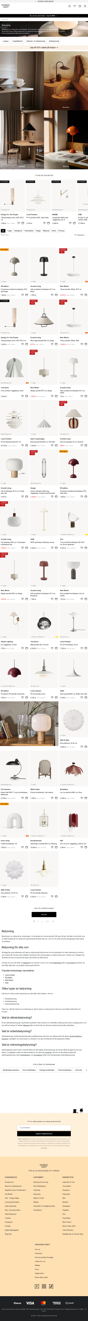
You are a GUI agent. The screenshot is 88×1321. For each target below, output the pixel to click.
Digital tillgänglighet (12, 1230)
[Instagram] (44, 1286)
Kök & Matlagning (39, 1186)
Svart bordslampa (64, 1070)
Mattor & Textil (38, 1198)
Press (37, 1269)
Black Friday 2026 (69, 1226)
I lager (9, 231)
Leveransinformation (12, 1202)
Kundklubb (9, 1194)
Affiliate (37, 1265)
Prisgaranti (8, 1222)
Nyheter (65, 1202)
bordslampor (38, 1055)
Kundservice (9, 1182)
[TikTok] (51, 1286)
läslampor (5, 1039)
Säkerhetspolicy (10, 1214)
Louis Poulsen (10, 975)
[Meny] (85, 6)
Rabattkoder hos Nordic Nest (73, 1234)
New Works (9, 980)
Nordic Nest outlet (41, 1277)
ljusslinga (48, 1052)
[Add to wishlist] (18, 223)
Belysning (36, 1194)
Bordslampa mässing (11, 1070)
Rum (64, 1214)
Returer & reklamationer (13, 1186)
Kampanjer (66, 1194)
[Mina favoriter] (74, 6)
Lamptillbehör (17, 41)
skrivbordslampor (76, 1036)
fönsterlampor (25, 1055)
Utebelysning (54, 41)
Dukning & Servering (40, 1182)
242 (47, 921)
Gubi (6, 983)
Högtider (66, 1210)
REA (64, 1198)
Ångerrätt (8, 1234)
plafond (73, 963)
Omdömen (38, 1253)
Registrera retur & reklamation (15, 1190)
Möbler (36, 1202)
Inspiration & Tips (69, 1182)
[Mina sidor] (69, 6)
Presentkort (37, 1210)
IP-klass (61, 231)
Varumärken (29, 231)
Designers (66, 1190)
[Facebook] (36, 1286)
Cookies (8, 1218)
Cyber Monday (68, 1230)
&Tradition (8, 977)
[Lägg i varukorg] (22, 223)
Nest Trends (67, 1222)
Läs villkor (44, 1148)
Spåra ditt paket (10, 1206)
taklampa (26, 963)
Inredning (36, 1190)
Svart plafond (80, 1070)
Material (46, 231)
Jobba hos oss (40, 1261)
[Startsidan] (6, 6)
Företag (7, 1226)
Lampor (6, 41)
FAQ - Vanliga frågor (12, 1198)
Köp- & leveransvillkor (12, 1210)
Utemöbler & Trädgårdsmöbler (44, 1206)
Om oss (37, 1249)
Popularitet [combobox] (80, 235)
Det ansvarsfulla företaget (44, 1257)
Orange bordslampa (46, 1070)
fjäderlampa (57, 963)
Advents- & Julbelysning (36, 41)
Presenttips (67, 1218)
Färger (38, 231)
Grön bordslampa (29, 1070)
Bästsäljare (66, 1206)
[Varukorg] (79, 6)
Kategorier (18, 231)
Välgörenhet (39, 1273)
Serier (54, 231)
